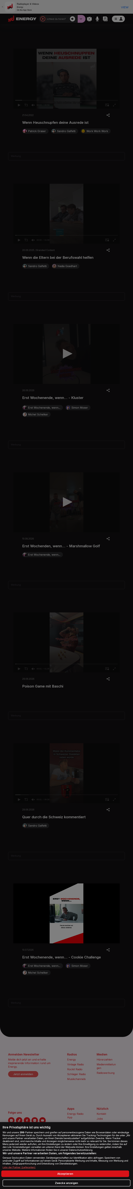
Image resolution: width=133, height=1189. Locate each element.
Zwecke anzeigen (66, 1183)
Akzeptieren (65, 1173)
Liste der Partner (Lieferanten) (19, 1167)
